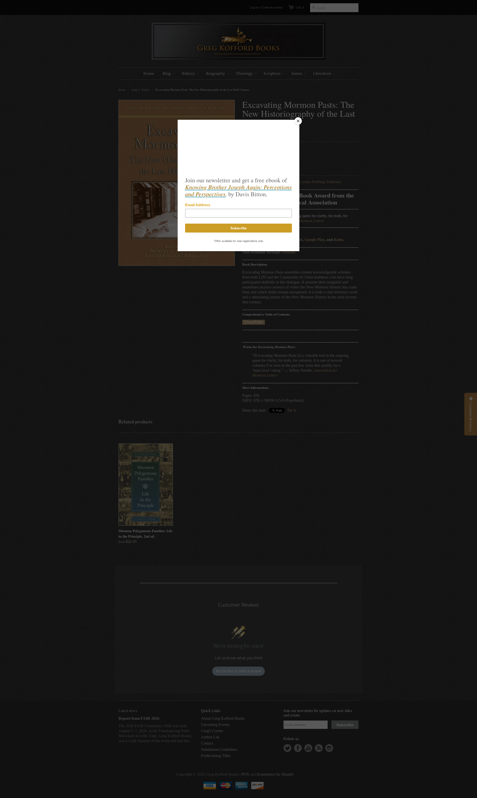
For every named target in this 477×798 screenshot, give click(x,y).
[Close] (298, 121)
